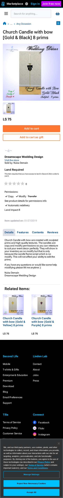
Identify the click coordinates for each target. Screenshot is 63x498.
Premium (8, 380)
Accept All (31, 492)
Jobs (35, 375)
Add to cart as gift (31, 137)
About (36, 369)
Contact (37, 364)
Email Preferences (12, 397)
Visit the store (12, 160)
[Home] (4, 24)
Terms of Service (12, 422)
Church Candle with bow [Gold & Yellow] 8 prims (14, 322)
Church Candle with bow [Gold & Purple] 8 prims (42, 322)
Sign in (35, 3)
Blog (5, 391)
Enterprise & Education (15, 375)
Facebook (43, 422)
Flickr (41, 428)
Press (36, 380)
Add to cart (31, 128)
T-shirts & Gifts (11, 369)
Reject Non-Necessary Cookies (31, 483)
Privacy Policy (10, 427)
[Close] (59, 443)
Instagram (44, 434)
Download (8, 386)
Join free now (51, 3)
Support (7, 402)
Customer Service (12, 433)
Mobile (6, 364)
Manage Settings (31, 474)
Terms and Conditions (37, 468)
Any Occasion (23, 23)
